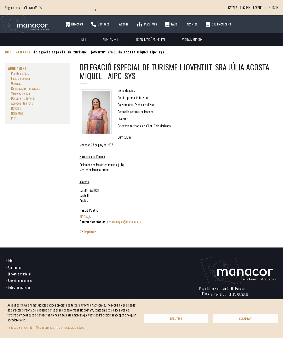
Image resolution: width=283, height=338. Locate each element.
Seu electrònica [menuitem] (20, 93)
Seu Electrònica (221, 24)
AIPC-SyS (85, 216)
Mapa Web (150, 24)
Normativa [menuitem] (17, 113)
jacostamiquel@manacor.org (123, 221)
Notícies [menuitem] (16, 108)
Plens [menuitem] (14, 118)
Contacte (103, 24)
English (245, 7)
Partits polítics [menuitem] (20, 73)
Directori (77, 24)
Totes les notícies (19, 287)
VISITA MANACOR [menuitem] (192, 39)
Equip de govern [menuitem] (20, 78)
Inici (9, 52)
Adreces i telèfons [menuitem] (22, 103)
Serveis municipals (20, 280)
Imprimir (90, 231)
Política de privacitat (19, 327)
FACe (174, 24)
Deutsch (272, 7)
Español (258, 7)
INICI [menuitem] (83, 39)
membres (23, 52)
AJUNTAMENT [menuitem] (110, 39)
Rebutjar (176, 318)
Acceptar (245, 318)
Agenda (123, 24)
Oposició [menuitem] (16, 83)
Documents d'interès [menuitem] (23, 98)
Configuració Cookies (71, 327)
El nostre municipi (19, 274)
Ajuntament (15, 267)
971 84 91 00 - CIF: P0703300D (229, 294)
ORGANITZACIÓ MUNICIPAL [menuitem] (150, 39)
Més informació (45, 327)
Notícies (192, 24)
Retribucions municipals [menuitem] (25, 88)
